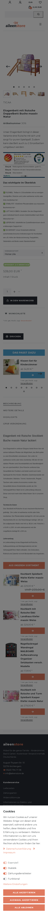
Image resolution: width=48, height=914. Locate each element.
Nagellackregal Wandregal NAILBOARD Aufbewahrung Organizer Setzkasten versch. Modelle (31, 655)
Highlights (10, 417)
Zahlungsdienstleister (19, 873)
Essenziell (13, 862)
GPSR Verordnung (14, 423)
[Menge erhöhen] (14, 291)
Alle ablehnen (24, 907)
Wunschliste (17, 313)
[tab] (12, 403)
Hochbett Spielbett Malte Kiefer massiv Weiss (32, 578)
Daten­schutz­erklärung (19, 849)
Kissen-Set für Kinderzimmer (29, 363)
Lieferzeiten (8, 788)
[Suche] (38, 14)
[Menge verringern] (19, 291)
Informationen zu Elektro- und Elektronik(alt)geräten (17, 804)
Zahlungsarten (10, 793)
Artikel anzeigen (33, 375)
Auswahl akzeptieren (24, 900)
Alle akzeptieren (24, 892)
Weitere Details (13, 410)
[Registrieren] (20, 2)
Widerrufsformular (11, 797)
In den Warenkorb (22, 300)
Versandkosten (26, 321)
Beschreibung (12, 403)
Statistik (12, 868)
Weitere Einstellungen (15, 884)
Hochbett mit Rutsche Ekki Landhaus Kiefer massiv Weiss (30, 614)
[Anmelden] (10, 2)
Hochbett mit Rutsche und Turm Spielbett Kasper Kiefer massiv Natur (32, 695)
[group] (11, 650)
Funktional (14, 879)
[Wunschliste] (40, 2)
